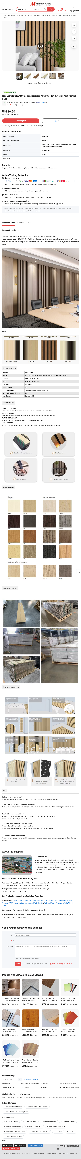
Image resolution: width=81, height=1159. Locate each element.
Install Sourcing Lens (12, 1149)
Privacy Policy (73, 1153)
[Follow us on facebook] (65, 1145)
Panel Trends (71, 1132)
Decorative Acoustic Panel (33, 1127)
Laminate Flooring (54, 900)
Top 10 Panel (58, 1132)
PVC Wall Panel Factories (48, 1122)
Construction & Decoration (17, 15)
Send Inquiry (21, 121)
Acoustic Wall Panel (48, 15)
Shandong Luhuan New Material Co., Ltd (20, 102)
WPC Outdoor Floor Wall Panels (30, 1084)
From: (12, 935)
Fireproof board (7, 1084)
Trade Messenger (35, 1145)
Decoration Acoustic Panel (12, 1127)
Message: (10, 946)
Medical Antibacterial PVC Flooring (31, 903)
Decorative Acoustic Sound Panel (14, 1132)
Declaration (62, 1153)
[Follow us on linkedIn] (58, 1149)
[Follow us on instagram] (71, 1145)
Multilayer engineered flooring (69, 1084)
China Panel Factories (11, 1122)
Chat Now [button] (61, 121)
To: (13, 941)
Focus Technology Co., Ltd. (26, 1153)
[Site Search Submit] (51, 9)
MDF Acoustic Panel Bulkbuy (13, 1137)
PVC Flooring (13, 903)
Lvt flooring (44, 1087)
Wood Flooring (42, 900)
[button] (3, 3)
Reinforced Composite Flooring (25, 900)
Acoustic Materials (34, 15)
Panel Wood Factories (68, 1122)
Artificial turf (44, 1084)
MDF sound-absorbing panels (69, 1087)
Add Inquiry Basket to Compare (40, 83)
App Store (7, 1145)
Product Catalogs (32, 1079)
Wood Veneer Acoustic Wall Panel (37, 1107)
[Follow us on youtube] (74, 1145)
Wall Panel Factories (29, 1122)
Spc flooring (25, 1087)
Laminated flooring (8, 1087)
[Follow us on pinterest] (77, 1145)
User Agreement (52, 1153)
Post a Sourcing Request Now (61, 964)
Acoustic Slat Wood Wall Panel (39, 1132)
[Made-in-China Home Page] (40, 4)
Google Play (20, 1145)
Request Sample (38, 126)
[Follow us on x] (68, 1145)
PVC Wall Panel (49, 903)
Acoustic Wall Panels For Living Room (16, 1112)
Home (4, 15)
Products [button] (21, 9)
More (4, 1141)
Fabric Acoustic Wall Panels (13, 1107)
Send (18, 964)
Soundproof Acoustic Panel (56, 1127)
